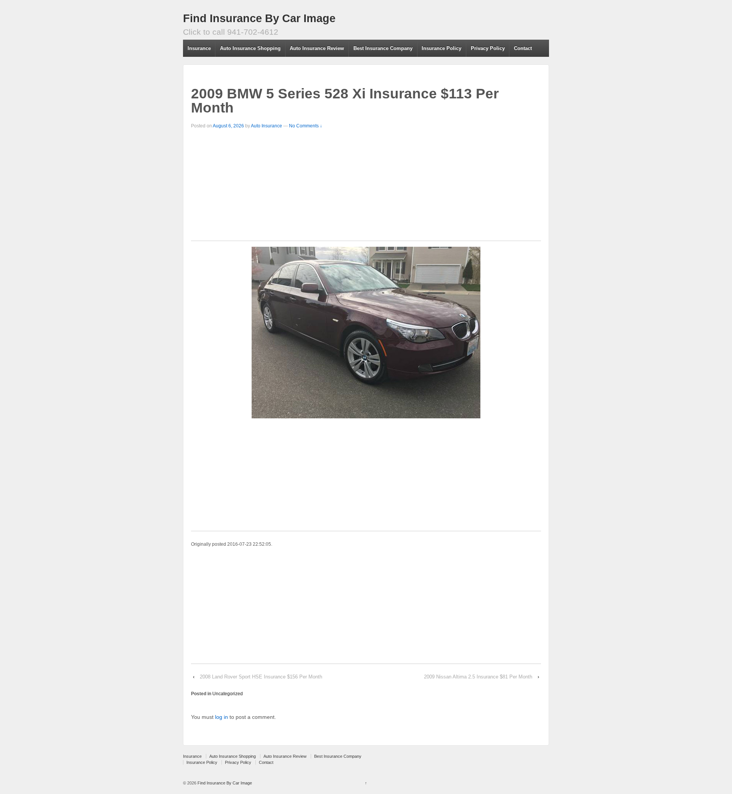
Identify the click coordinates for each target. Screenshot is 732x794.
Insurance (199, 48)
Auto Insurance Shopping (250, 48)
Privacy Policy (488, 48)
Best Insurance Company (383, 48)
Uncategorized (227, 693)
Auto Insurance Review (317, 48)
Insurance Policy (441, 48)
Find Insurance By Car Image (259, 18)
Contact (523, 48)
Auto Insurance (266, 126)
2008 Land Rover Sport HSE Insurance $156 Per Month (261, 677)
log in (221, 717)
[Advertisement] (366, 187)
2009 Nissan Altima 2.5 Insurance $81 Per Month (478, 677)
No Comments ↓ (305, 126)
